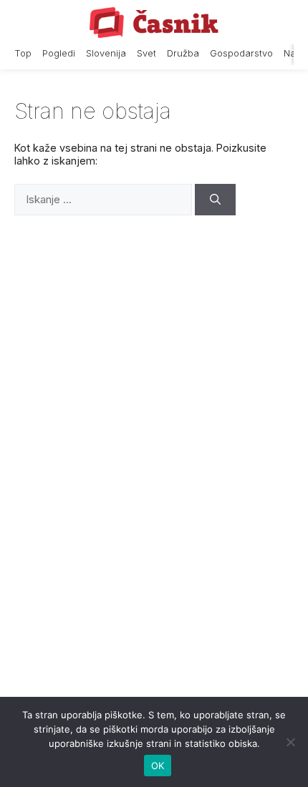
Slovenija (106, 53)
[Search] (215, 200)
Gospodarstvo (241, 53)
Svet (146, 53)
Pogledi (58, 53)
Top (23, 53)
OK (158, 765)
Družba (183, 53)
